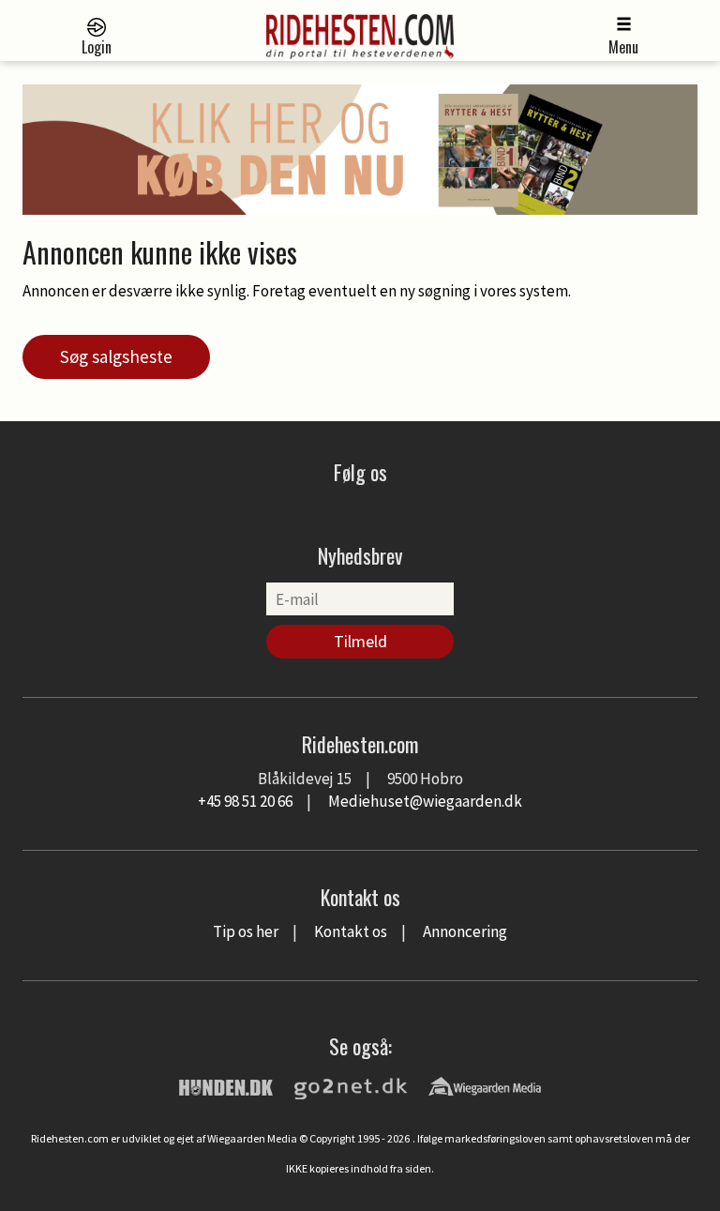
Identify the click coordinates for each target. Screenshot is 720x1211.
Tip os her (245, 931)
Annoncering (465, 931)
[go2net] (350, 1085)
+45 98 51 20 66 (245, 801)
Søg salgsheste (116, 356)
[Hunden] (226, 1085)
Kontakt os (350, 931)
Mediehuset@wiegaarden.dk (425, 801)
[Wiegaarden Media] (484, 1085)
